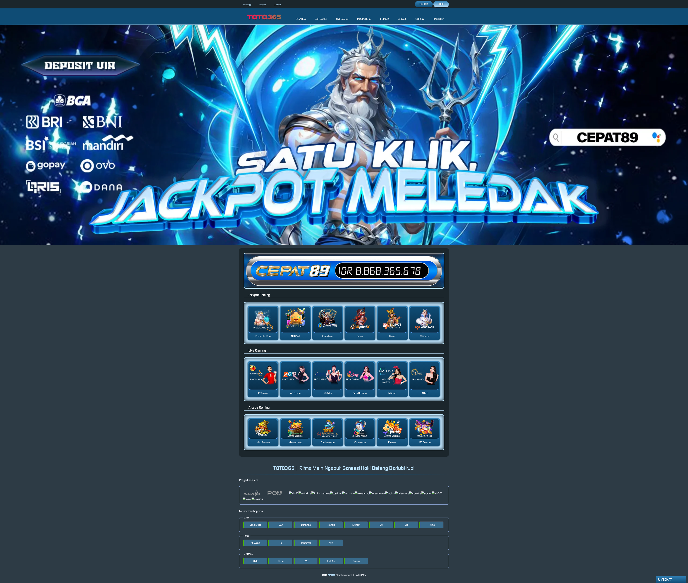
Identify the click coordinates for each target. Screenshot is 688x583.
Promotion (438, 19)
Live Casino (342, 19)
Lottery (419, 19)
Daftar (424, 4)
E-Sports (385, 19)
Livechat (277, 4)
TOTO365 (331, 575)
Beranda (301, 19)
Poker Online (364, 19)
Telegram (262, 4)
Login (441, 4)
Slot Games (321, 19)
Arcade (402, 19)
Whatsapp (247, 4)
